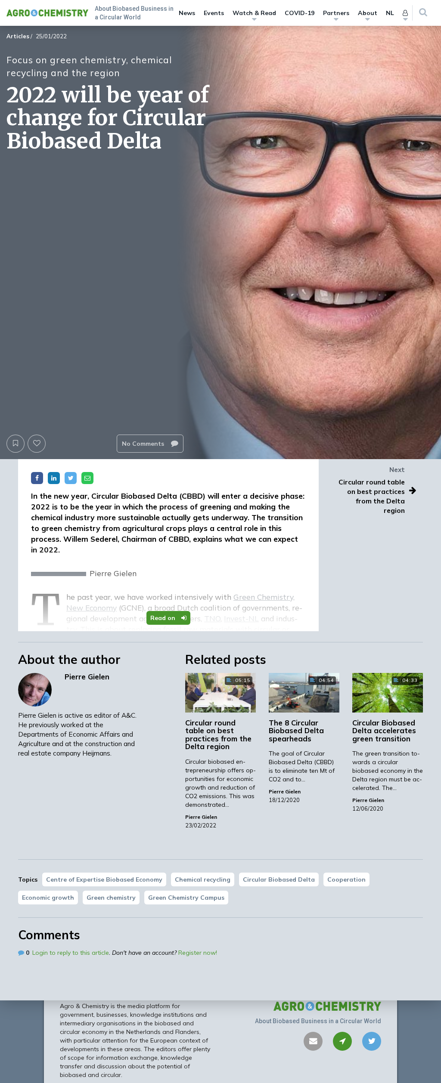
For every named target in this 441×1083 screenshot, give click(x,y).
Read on (163, 618)
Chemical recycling (202, 879)
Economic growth (48, 897)
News (187, 13)
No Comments (144, 443)
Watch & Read (254, 13)
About (367, 13)
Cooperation (346, 879)
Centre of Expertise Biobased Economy (104, 879)
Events (214, 13)
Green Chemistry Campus (186, 897)
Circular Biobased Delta (279, 879)
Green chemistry (111, 897)
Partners (336, 13)
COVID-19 (299, 13)
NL (390, 13)
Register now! (197, 952)
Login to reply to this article (70, 952)
